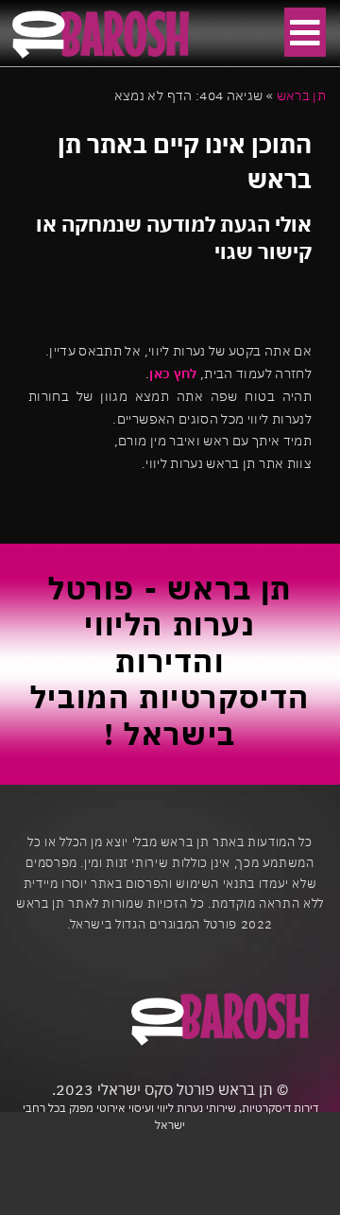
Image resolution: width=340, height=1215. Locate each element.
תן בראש (301, 95)
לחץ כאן (172, 373)
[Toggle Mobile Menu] (305, 32)
